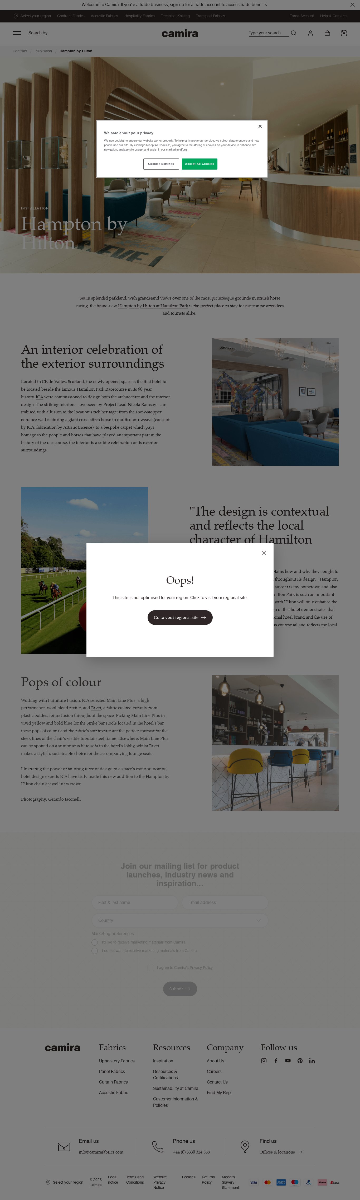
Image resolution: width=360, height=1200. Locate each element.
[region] (181, 149)
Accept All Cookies (199, 163)
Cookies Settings (161, 163)
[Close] (260, 126)
